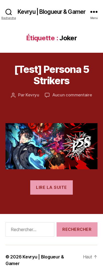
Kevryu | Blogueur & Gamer (51, 12)
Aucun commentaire (72, 94)
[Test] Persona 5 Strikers (51, 75)
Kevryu (32, 94)
